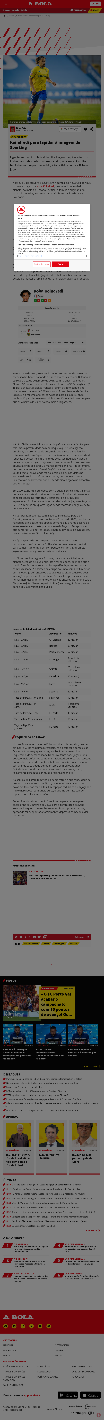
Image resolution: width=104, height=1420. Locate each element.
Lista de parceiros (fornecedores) (30, 256)
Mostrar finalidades (41, 264)
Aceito (60, 264)
